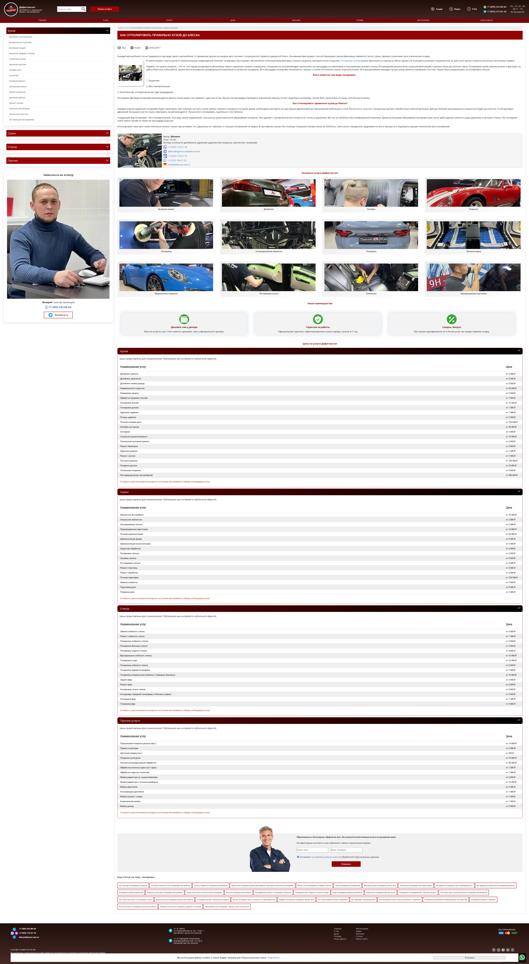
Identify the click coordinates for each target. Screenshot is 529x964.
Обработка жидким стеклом (22, 53)
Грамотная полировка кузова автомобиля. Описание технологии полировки (262, 885)
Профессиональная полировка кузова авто (296, 899)
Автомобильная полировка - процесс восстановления (227, 906)
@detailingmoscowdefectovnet (184, 151)
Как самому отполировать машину (133, 885)
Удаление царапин (17, 64)
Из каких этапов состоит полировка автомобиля (170, 885)
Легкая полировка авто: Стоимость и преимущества (254, 899)
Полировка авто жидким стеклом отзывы (312, 892)
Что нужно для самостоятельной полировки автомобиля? (463, 892)
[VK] (494, 949)
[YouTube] (512, 949)
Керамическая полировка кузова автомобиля (174, 899)
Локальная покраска (18, 114)
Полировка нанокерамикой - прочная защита (417, 892)
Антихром (13, 75)
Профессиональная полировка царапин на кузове (180, 906)
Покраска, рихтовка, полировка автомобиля (165, 892)
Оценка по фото (105, 9)
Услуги (169, 20)
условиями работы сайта (325, 856)
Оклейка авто (15, 70)
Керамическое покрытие (20, 42)
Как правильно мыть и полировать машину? (273, 892)
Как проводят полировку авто (363, 899)
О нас (106, 20)
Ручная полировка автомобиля (238, 892)
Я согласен (469, 958)
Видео (359, 931)
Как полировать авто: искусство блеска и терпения (400, 899)
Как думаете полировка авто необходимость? (454, 885)
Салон (124, 492)
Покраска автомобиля (19, 109)
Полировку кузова (350, 60)
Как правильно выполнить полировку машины (496, 885)
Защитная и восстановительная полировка (204, 892)
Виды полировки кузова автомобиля (347, 892)
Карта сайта (362, 939)
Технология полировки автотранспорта (416, 885)
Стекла (124, 609)
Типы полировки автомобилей (347, 885)
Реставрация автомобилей (21, 120)
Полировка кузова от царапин (483, 899)
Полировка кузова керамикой (131, 892)
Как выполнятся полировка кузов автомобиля (137, 906)
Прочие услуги (130, 721)
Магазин (296, 20)
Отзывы (359, 20)
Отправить (346, 864)
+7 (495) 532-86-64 (496, 7)
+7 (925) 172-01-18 (496, 11)
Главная (42, 20)
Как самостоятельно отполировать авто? (135, 899)
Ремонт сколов (16, 103)
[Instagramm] (508, 949)
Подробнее (273, 957)
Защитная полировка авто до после (380, 892)
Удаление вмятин (17, 98)
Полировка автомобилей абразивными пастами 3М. (445, 899)
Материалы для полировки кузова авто (380, 885)
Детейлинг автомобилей (20, 37)
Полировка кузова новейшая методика (213, 899)
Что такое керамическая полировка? (333, 899)
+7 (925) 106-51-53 (177, 160)
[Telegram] (498, 949)
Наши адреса (486, 20)
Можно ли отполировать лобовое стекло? (314, 885)
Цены (232, 20)
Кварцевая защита (17, 48)
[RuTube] (503, 949)
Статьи (359, 936)
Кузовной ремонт (17, 81)
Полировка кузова (17, 59)
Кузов (124, 351)
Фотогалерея (423, 20)
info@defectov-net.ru (179, 164)
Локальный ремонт (18, 87)
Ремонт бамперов (17, 92)
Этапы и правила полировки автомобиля (211, 885)
